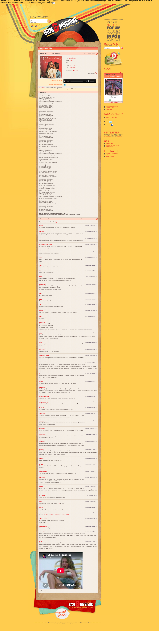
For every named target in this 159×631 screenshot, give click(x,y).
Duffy (40, 333)
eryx (40, 342)
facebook (108, 125)
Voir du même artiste (89, 53)
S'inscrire (32, 24)
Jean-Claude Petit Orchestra (113, 76)
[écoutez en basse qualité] (32, 27)
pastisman (42, 441)
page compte (107, 136)
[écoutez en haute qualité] (36, 27)
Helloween (42, 349)
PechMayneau (43, 526)
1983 (71, 60)
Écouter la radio (113, 102)
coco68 (41, 486)
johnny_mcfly (43, 518)
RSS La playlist (109, 146)
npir (40, 257)
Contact (78, 622)
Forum (57, 622)
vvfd (40, 541)
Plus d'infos (91, 73)
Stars (108, 75)
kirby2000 (42, 495)
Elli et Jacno (44, 53)
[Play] (65, 81)
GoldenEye (42, 284)
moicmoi (41, 458)
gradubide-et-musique (45, 244)
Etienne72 (42, 428)
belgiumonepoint (44, 396)
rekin (40, 305)
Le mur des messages (111, 117)
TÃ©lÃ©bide (113, 97)
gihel (40, 299)
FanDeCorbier (43, 407)
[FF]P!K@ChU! (43, 402)
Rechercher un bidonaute (112, 153)
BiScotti (41, 449)
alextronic (42, 322)
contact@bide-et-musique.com (73, 623)
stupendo (42, 477)
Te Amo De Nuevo (44, 355)
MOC (40, 276)
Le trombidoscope (110, 154)
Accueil (46, 622)
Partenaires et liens (86, 622)
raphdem (41, 231)
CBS (74, 67)
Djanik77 (41, 507)
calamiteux (42, 238)
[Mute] (88, 81)
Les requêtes (109, 109)
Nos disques (52, 622)
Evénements (63, 622)
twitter (107, 122)
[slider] (93, 80)
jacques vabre (43, 471)
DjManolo (42, 271)
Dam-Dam (42, 513)
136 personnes (42, 87)
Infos (74, 622)
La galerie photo (110, 156)
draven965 (42, 532)
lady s (41, 374)
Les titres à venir (110, 107)
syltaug (41, 464)
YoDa (40, 265)
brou (40, 252)
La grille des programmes (112, 106)
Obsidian (41, 421)
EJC (71, 67)
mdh (40, 293)
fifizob (41, 225)
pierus (41, 310)
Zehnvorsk (42, 413)
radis (40, 316)
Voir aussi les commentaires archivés (48, 223)
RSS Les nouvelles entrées (112, 145)
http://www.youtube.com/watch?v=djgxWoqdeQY (56, 514)
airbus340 (42, 434)
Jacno (80, 62)
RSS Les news (109, 143)
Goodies (69, 622)
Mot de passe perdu (40, 24)
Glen (58, 503)
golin (40, 501)
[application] (79, 81)
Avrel (40, 363)
